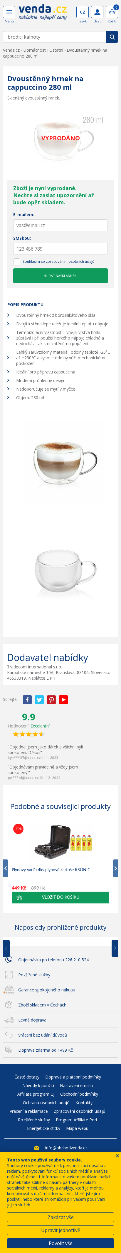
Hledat (112, 37)
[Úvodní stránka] (43, 14)
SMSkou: (22, 238)
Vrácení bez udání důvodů (42, 1035)
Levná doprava (32, 1020)
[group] (60, 862)
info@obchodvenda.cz (66, 1148)
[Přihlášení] (97, 12)
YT (63, 699)
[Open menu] (9, 12)
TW (39, 699)
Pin (51, 699)
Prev (10, 948)
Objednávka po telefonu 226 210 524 (53, 959)
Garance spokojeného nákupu (46, 990)
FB (27, 699)
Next (112, 948)
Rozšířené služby (34, 975)
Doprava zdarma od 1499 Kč (45, 1050)
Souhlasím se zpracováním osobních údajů (59, 261)
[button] (60, 897)
